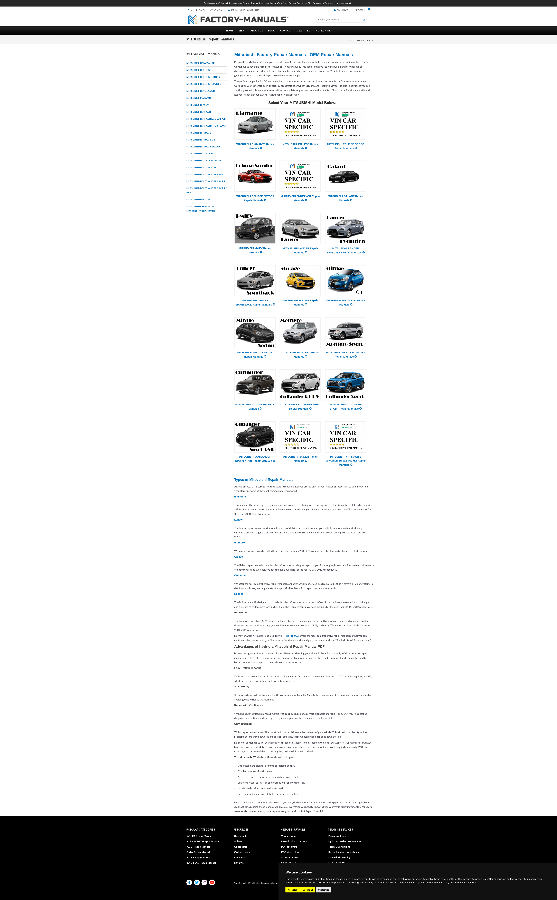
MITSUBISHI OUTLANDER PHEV (205, 174)
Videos (238, 841)
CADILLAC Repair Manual (201, 862)
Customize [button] (323, 890)
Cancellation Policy (339, 857)
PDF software (289, 846)
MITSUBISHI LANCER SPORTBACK (206, 125)
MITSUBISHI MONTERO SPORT (204, 160)
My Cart (361, 10)
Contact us (240, 846)
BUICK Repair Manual (199, 857)
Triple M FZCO (291, 635)
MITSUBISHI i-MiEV (197, 104)
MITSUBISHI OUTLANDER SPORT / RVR (206, 190)
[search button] (364, 20)
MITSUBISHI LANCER (198, 111)
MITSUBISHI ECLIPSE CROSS (203, 76)
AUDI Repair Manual (198, 846)
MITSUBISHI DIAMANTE (200, 63)
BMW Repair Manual (198, 852)
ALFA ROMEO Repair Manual (203, 841)
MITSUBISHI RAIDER (198, 199)
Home (351, 40)
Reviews (239, 862)
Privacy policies (337, 836)
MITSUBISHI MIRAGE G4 (200, 139)
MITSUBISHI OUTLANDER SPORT (205, 181)
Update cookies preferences (344, 841)
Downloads (240, 836)
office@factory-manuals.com (245, 9)
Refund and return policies (343, 852)
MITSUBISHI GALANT (198, 97)
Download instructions (294, 841)
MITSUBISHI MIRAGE (198, 132)
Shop (358, 40)
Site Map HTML (290, 857)
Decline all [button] (308, 890)
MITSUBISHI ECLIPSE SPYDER (203, 83)
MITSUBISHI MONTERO (200, 153)
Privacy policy (441, 882)
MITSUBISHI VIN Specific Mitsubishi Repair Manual (200, 208)
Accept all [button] (293, 890)
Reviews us (240, 857)
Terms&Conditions (339, 846)
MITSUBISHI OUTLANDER (201, 167)
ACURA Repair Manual (199, 836)
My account (342, 9)
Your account (289, 836)
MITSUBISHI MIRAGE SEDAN (203, 146)
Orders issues (242, 852)
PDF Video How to (291, 852)
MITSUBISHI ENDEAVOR (200, 90)
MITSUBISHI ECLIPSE (198, 69)
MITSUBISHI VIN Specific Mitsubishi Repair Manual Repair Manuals (345, 460)
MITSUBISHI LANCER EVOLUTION (206, 118)
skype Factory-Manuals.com (207, 9)
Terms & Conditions (465, 882)
